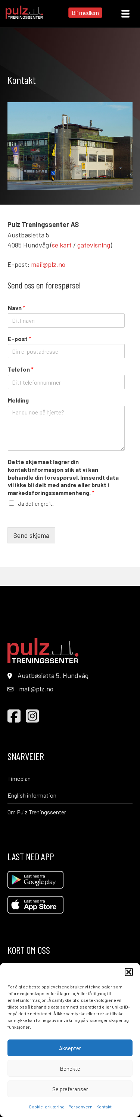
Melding (18, 400)
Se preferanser (70, 1089)
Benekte (70, 1068)
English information (31, 795)
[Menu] (125, 13)
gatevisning (93, 245)
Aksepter (70, 1048)
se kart (62, 245)
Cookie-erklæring (47, 1106)
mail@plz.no (48, 264)
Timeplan (19, 778)
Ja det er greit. (36, 503)
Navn (16, 307)
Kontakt (104, 1106)
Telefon (21, 369)
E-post (19, 338)
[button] (129, 972)
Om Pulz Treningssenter (36, 811)
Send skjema (31, 535)
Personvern (80, 1106)
